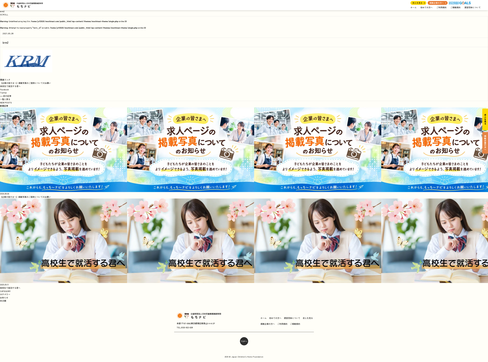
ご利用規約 (441, 7)
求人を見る (417, 2)
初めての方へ (426, 7)
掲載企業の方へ (437, 2)
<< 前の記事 (5, 95)
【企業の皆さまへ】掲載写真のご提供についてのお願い (25, 82)
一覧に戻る (5, 99)
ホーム (413, 7)
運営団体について (472, 7)
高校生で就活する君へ (10, 86)
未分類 (3, 300)
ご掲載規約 (455, 7)
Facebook (4, 89)
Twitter (3, 92)
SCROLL (4, 14)
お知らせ (4, 297)
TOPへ (244, 341)
